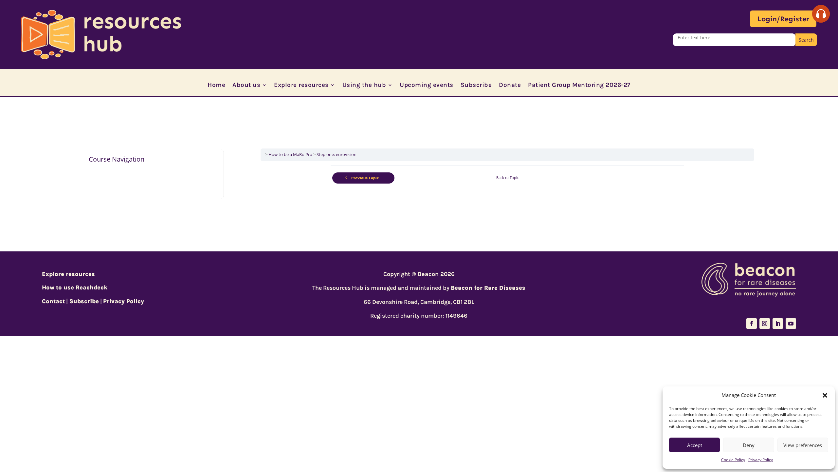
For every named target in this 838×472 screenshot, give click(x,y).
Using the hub (364, 85)
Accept (694, 445)
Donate (510, 85)
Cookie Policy (733, 459)
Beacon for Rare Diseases (488, 287)
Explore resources (301, 85)
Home (216, 85)
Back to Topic (507, 177)
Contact (53, 301)
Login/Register (783, 18)
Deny (749, 445)
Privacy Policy (760, 459)
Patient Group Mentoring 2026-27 (579, 85)
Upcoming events (426, 85)
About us (246, 85)
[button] (825, 395)
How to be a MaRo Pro (290, 154)
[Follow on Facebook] (751, 323)
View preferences (802, 445)
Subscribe (476, 85)
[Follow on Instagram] (764, 323)
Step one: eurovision (336, 154)
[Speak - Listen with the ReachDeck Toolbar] (821, 14)
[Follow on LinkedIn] (778, 323)
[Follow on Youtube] (791, 323)
